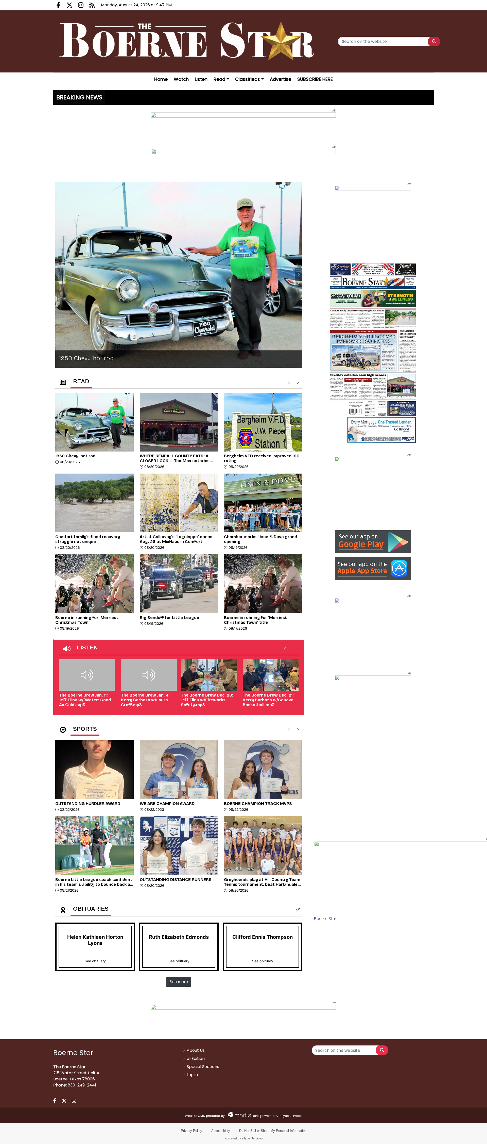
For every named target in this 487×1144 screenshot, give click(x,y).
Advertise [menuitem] (280, 79)
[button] (298, 910)
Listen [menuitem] (201, 79)
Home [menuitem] (161, 79)
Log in (192, 1075)
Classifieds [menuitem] (247, 79)
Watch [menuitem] (181, 79)
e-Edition (196, 1058)
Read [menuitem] (219, 79)
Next (298, 274)
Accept (468, 1135)
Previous (59, 274)
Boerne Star (325, 918)
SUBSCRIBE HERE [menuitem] (315, 79)
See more (179, 981)
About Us (196, 1050)
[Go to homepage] (189, 41)
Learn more (441, 1135)
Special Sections (203, 1067)
